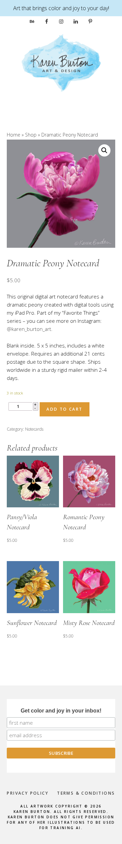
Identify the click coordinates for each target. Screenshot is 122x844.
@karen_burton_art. (30, 328)
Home (13, 134)
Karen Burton (61, 63)
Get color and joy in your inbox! (61, 711)
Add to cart (64, 409)
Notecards (34, 429)
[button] (104, 150)
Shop (31, 134)
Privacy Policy (27, 793)
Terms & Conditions (86, 793)
